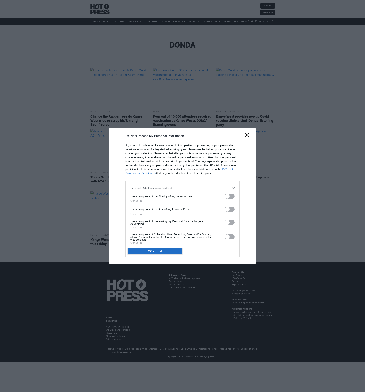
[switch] (230, 196)
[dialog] (182, 196)
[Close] (248, 136)
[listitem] (182, 188)
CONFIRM (155, 251)
